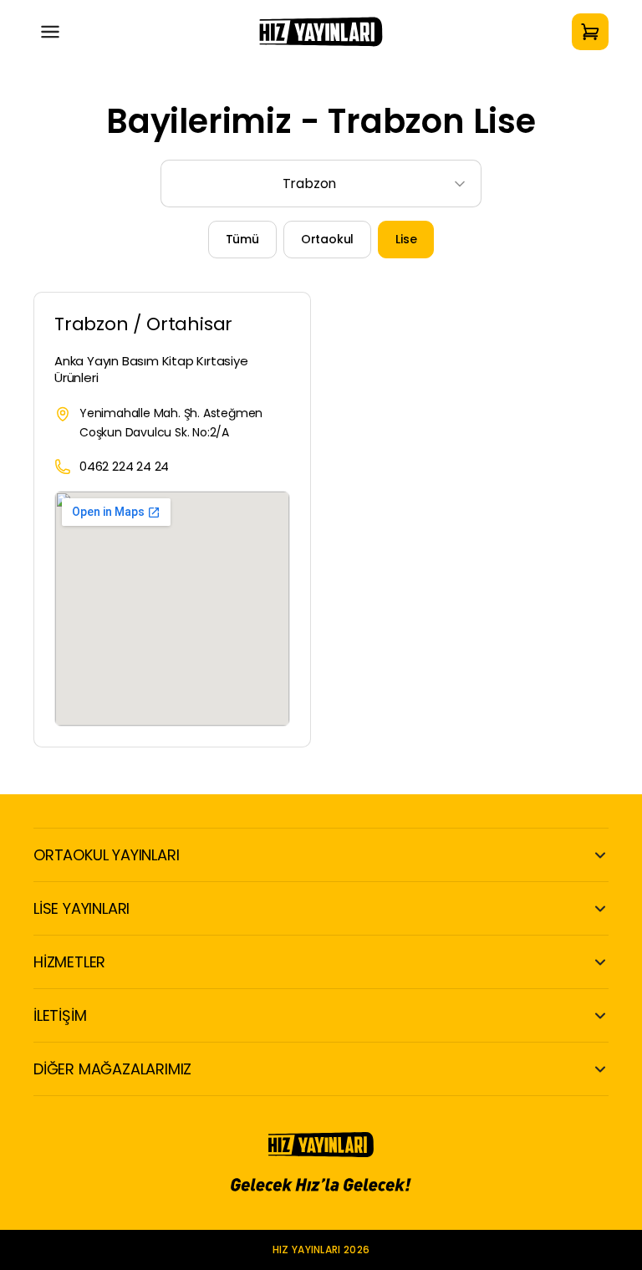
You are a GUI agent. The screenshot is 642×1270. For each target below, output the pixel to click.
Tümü (242, 239)
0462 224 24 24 (124, 466)
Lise (405, 239)
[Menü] (50, 31)
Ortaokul (327, 239)
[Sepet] (590, 31)
